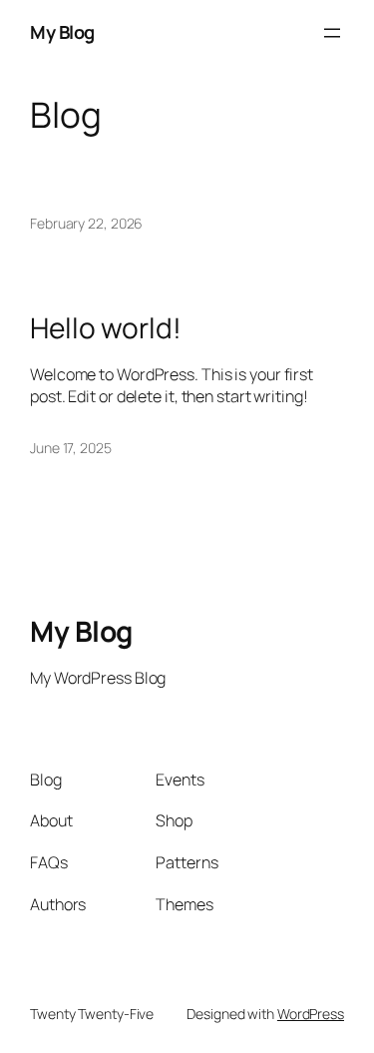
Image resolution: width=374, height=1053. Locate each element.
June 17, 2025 (71, 447)
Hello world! (106, 328)
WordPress (310, 1013)
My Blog (81, 631)
